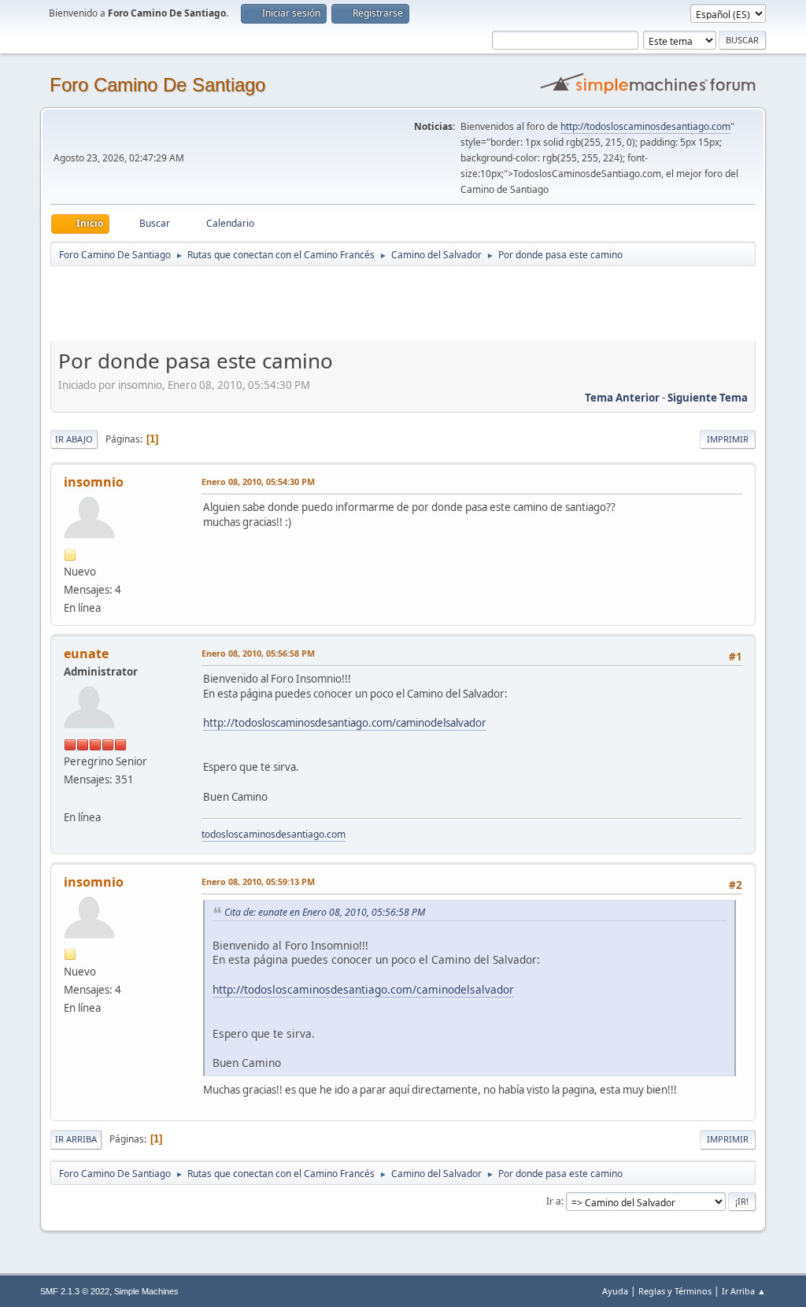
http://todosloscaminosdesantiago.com (645, 126)
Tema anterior (622, 398)
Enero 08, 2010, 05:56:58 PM (258, 653)
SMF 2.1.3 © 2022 (74, 1291)
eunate (86, 653)
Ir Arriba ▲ (744, 1291)
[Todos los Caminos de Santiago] (70, 797)
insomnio (94, 482)
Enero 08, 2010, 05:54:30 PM (258, 481)
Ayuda (615, 1291)
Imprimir (728, 439)
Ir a (553, 1201)
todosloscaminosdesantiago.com (274, 834)
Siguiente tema (707, 398)
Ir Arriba (76, 1139)
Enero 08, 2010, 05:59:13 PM (258, 881)
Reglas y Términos (675, 1291)
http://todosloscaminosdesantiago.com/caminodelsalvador (344, 723)
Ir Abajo (74, 439)
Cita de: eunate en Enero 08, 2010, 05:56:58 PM (324, 912)
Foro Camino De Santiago (157, 84)
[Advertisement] (327, 303)
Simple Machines (146, 1291)
